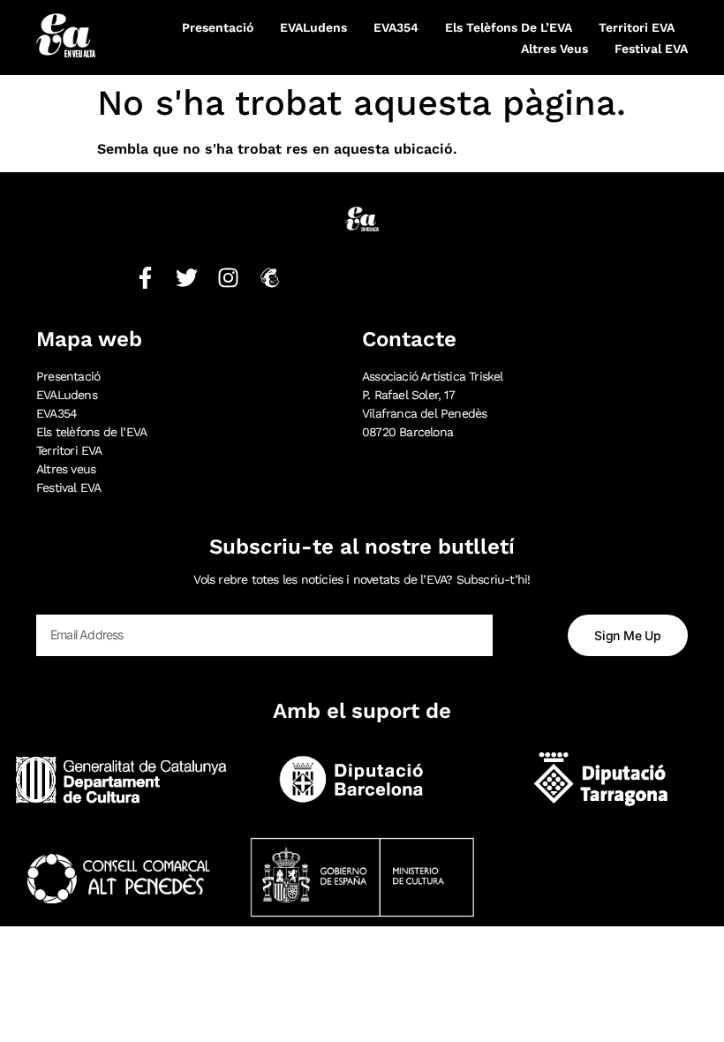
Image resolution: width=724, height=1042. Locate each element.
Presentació (217, 27)
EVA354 (396, 27)
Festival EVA (651, 49)
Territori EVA (637, 27)
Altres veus (554, 49)
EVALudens (313, 27)
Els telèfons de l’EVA (508, 27)
